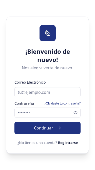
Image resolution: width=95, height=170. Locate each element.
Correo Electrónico (30, 82)
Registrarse (68, 142)
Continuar (43, 128)
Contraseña (24, 103)
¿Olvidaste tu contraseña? (63, 103)
